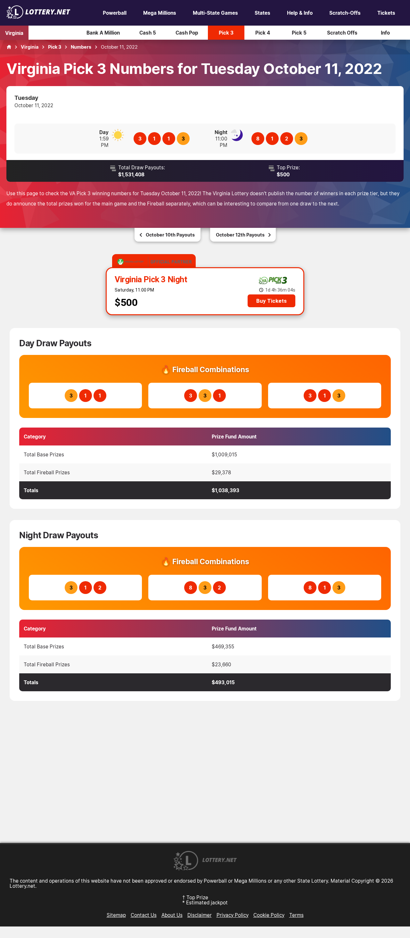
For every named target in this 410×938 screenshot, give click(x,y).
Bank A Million (103, 32)
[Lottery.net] (38, 17)
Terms (296, 915)
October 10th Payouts (170, 235)
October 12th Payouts (240, 235)
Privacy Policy (233, 915)
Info (385, 32)
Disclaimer (199, 915)
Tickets (386, 13)
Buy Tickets (271, 301)
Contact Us (144, 915)
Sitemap (116, 915)
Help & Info (300, 13)
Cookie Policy (268, 915)
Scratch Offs (342, 32)
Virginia (14, 32)
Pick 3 (226, 32)
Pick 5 (299, 32)
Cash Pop (187, 32)
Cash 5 (147, 32)
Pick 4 (262, 32)
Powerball (115, 13)
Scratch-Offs (345, 13)
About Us (172, 915)
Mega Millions (159, 13)
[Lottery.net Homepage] (9, 47)
